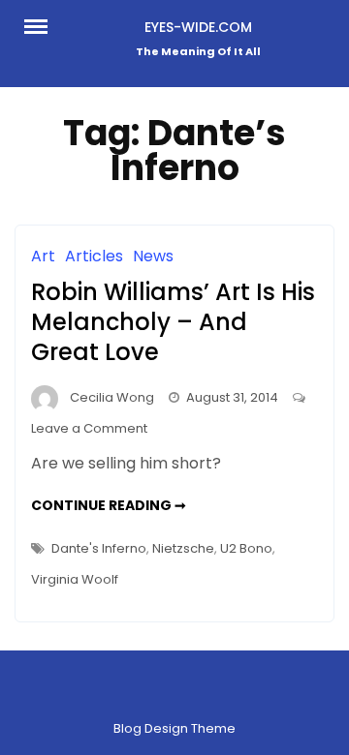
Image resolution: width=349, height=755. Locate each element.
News (153, 256)
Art (43, 256)
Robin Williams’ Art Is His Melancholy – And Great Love (173, 322)
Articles (94, 256)
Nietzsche (183, 548)
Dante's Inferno (98, 548)
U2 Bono (246, 548)
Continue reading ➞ (108, 505)
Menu (42, 25)
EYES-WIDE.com (198, 27)
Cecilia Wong (112, 397)
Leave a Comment (89, 428)
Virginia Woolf (74, 579)
